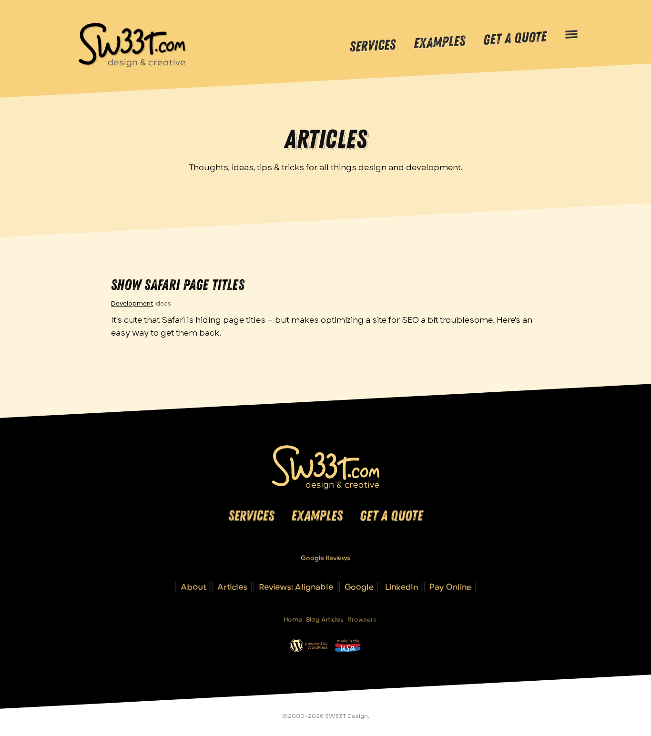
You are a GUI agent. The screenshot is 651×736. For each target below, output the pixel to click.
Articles (232, 587)
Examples (439, 42)
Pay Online (450, 587)
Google (359, 587)
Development (132, 303)
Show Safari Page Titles (177, 285)
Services (373, 46)
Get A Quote (514, 38)
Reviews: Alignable (296, 587)
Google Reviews (325, 558)
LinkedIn (401, 587)
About (193, 587)
